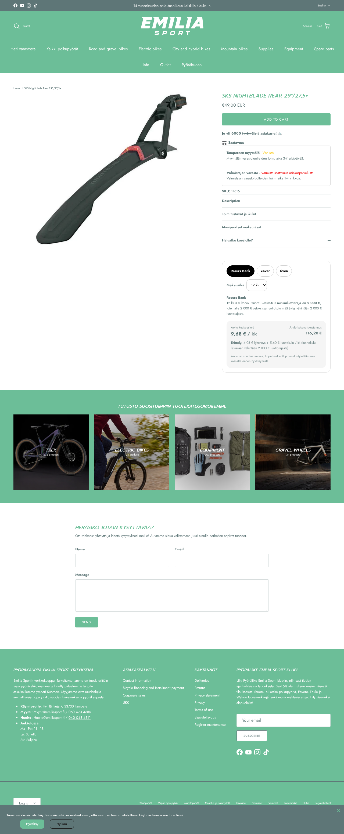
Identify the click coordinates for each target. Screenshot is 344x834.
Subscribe (251, 736)
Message (82, 574)
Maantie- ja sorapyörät (217, 803)
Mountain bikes (234, 49)
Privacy (200, 702)
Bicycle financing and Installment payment (153, 687)
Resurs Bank (240, 270)
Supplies (266, 49)
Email (179, 549)
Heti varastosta (22, 49)
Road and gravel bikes (108, 49)
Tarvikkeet (241, 803)
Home (16, 88)
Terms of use (204, 709)
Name (80, 549)
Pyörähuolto (192, 65)
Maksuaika (235, 285)
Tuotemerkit (290, 803)
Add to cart (276, 119)
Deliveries (202, 680)
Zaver (265, 270)
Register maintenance (210, 724)
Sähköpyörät (145, 803)
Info (146, 65)
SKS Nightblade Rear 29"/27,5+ (42, 88)
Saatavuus (236, 142)
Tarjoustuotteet (323, 803)
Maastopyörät (191, 803)
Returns (200, 687)
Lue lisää (176, 815)
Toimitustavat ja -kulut (239, 213)
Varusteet (257, 803)
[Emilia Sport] (172, 26)
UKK (126, 702)
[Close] (338, 810)
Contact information (137, 680)
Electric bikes (150, 49)
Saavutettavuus (205, 717)
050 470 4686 (80, 711)
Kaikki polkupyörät (62, 49)
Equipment (293, 49)
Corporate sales (134, 695)
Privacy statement (207, 695)
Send (86, 622)
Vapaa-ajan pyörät (168, 803)
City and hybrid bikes (191, 49)
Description (231, 200)
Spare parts (324, 49)
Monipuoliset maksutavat (241, 227)
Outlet (165, 65)
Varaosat (273, 803)
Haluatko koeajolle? (237, 240)
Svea (284, 270)
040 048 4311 (80, 717)
